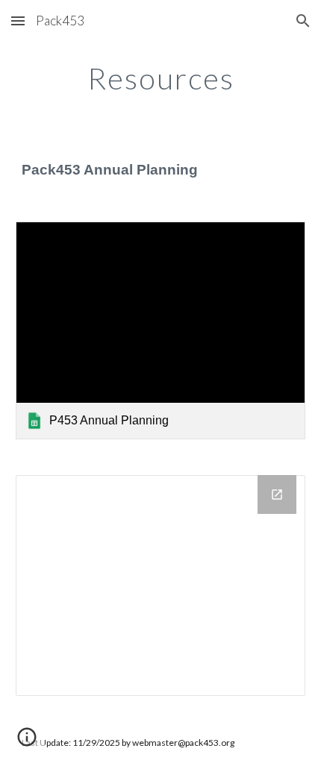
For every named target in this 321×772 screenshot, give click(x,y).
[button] (18, 20)
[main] (161, 78)
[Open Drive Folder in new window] (277, 494)
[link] (161, 330)
